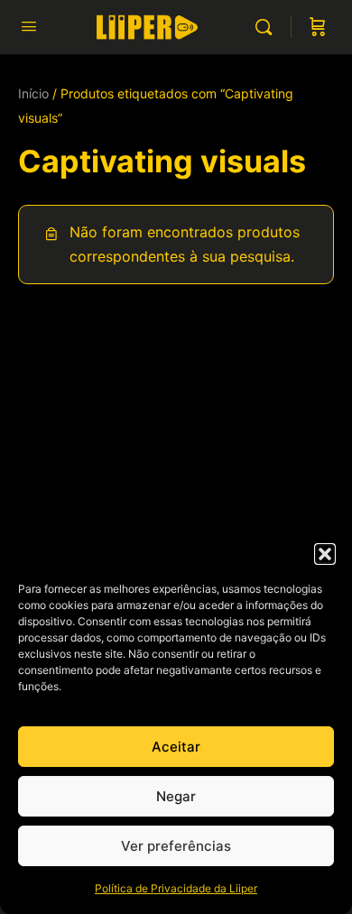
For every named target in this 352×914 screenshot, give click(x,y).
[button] (325, 554)
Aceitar (176, 746)
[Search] (268, 27)
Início (33, 93)
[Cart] (317, 27)
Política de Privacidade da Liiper (176, 888)
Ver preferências (176, 845)
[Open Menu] (29, 26)
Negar (176, 796)
